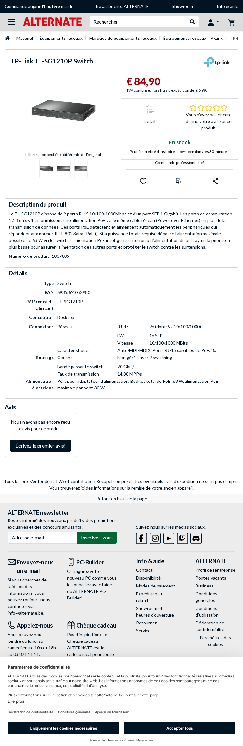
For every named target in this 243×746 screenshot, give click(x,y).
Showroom (182, 6)
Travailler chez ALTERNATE (122, 6)
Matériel (24, 38)
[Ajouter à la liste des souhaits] (143, 181)
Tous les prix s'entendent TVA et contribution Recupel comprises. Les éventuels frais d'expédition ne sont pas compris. (122, 481)
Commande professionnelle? (179, 162)
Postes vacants (211, 578)
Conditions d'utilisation (207, 611)
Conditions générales (206, 597)
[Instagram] (155, 537)
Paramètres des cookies (215, 641)
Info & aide (227, 6)
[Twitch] (182, 537)
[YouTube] (168, 537)
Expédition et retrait (149, 597)
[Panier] (231, 21)
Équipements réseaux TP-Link (193, 38)
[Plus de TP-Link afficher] (217, 63)
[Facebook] (141, 537)
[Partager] (215, 181)
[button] (179, 181)
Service (143, 630)
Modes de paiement (155, 585)
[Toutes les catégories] (11, 21)
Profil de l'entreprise (215, 570)
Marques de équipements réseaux (123, 38)
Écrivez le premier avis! (40, 445)
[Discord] (196, 537)
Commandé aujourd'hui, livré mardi (38, 6)
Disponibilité (148, 578)
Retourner (146, 622)
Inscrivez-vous (97, 537)
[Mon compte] (213, 21)
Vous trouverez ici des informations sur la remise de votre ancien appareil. (121, 487)
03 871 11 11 (26, 654)
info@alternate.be (25, 613)
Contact (144, 570)
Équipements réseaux (61, 38)
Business (205, 585)
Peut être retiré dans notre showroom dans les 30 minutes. (180, 151)
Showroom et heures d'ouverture (155, 611)
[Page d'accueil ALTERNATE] (52, 21)
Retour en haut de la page (121, 498)
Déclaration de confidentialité (210, 626)
